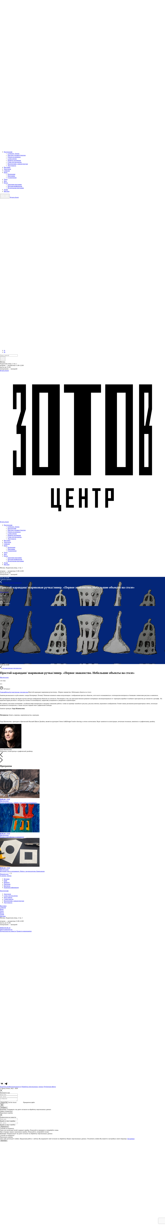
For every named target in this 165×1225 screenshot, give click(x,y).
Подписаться (4, 1126)
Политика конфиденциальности (10, 1086)
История (6, 879)
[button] (82, 755)
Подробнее (131, 1139)
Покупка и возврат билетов (17, 155)
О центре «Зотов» (6, 876)
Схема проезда (8, 899)
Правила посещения (14, 160)
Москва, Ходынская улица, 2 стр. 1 (8, 362)
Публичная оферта (50, 1086)
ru (4, 350)
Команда (6, 882)
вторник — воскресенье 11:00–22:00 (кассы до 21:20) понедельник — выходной (12, 367)
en (4, 352)
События (7, 171)
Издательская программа (16, 188)
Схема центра (12, 159)
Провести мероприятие (24, 931)
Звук (5, 181)
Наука (6, 183)
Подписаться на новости (8, 931)
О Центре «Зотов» (14, 153)
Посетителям (8, 152)
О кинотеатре (12, 177)
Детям (6, 189)
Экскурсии (7, 169)
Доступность (12, 165)
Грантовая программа (15, 184)
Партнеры (7, 884)
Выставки (7, 167)
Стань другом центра (14, 162)
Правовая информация (11, 887)
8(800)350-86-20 (5, 928)
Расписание (11, 174)
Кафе (5, 880)
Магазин (6, 191)
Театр (5, 179)
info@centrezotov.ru (6, 929)
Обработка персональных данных (32, 1086)
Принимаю (4, 1140)
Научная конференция (15, 186)
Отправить (4, 1107)
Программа (11, 176)
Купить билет (14, 197)
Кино (5, 172)
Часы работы (8, 897)
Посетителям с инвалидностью (18, 164)
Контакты (7, 886)
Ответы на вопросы (14, 157)
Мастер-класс (4, 592)
